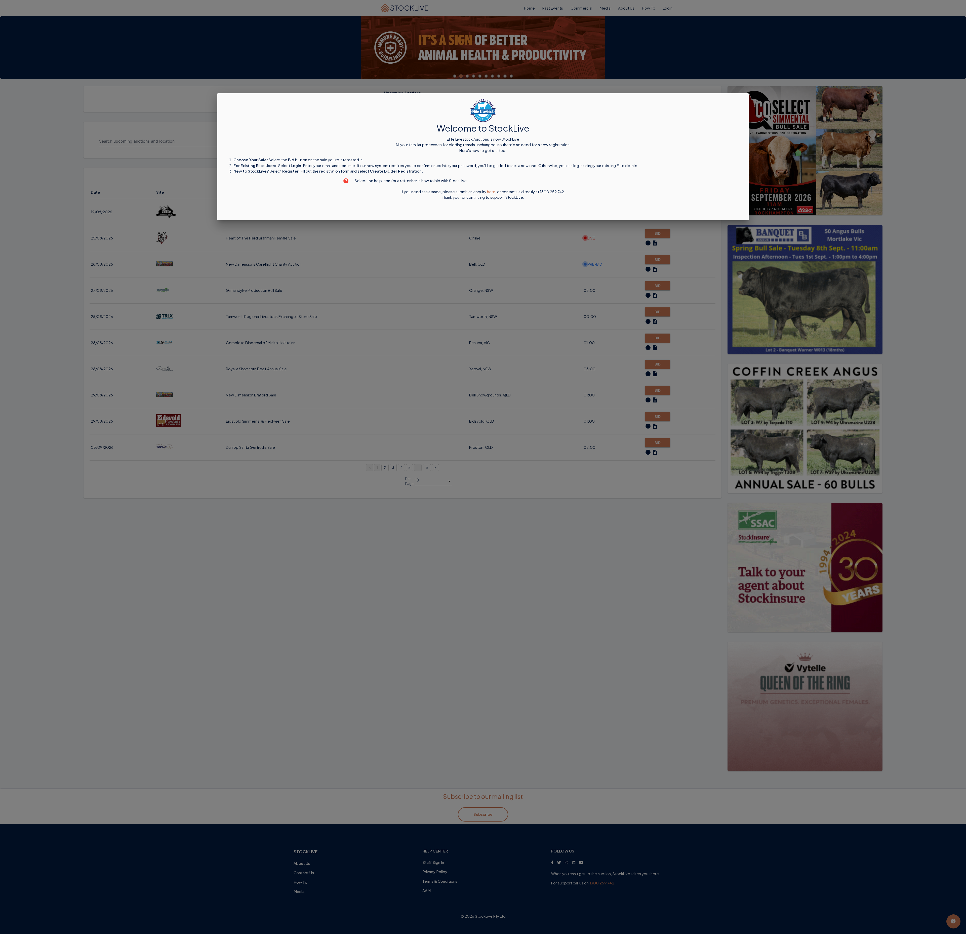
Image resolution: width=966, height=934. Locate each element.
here (491, 191)
